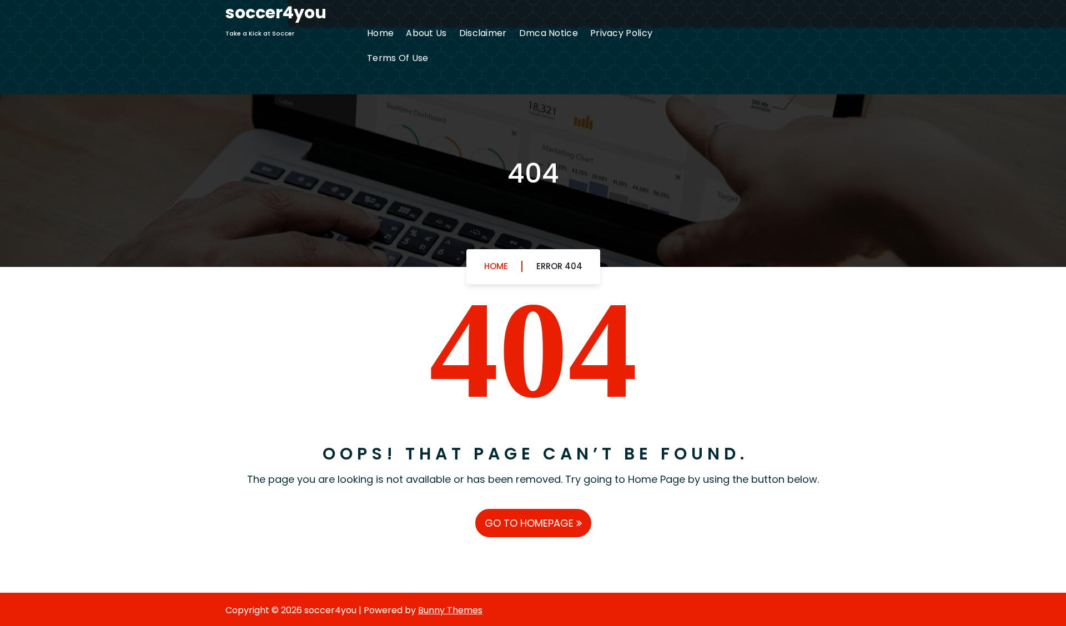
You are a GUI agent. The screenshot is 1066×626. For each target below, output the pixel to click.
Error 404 (559, 266)
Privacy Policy (621, 33)
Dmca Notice (548, 33)
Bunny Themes (450, 610)
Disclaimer (483, 33)
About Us (426, 33)
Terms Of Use (398, 58)
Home (380, 33)
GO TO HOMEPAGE (530, 523)
